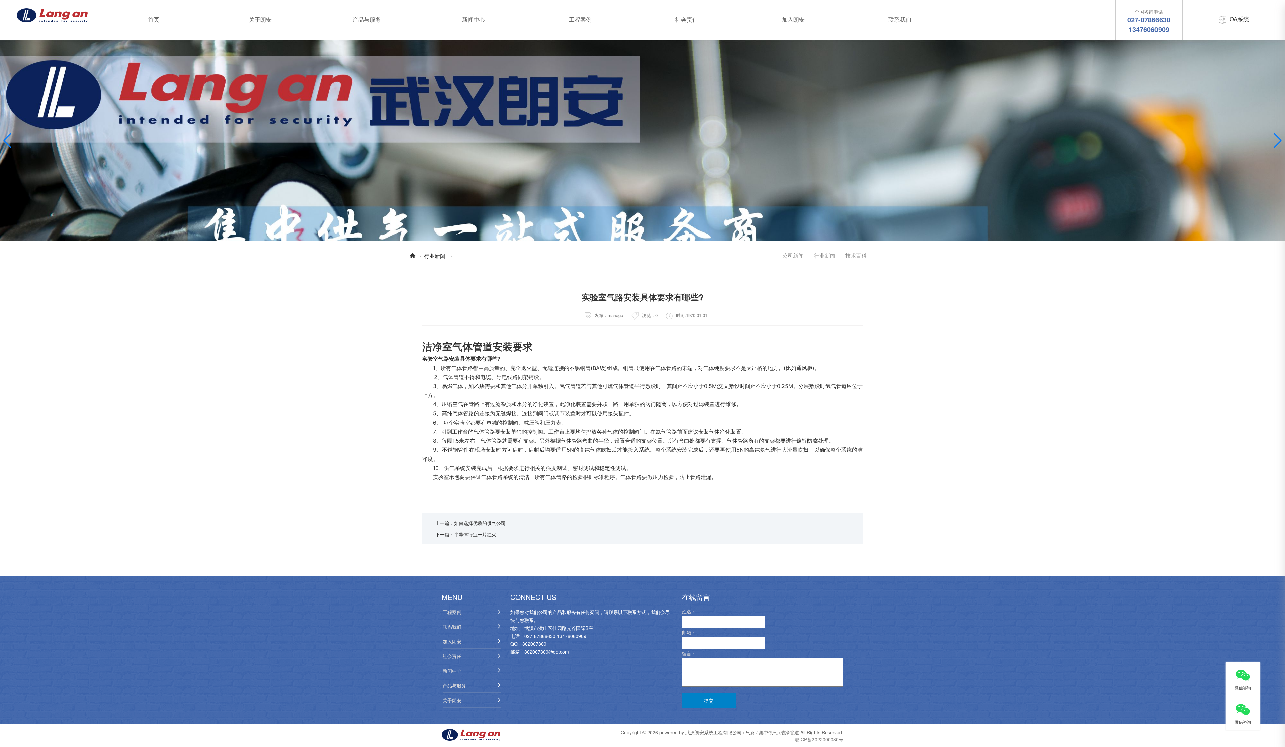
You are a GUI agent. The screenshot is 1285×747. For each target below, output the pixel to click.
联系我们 (899, 19)
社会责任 (686, 19)
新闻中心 (473, 19)
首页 (153, 19)
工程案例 (580, 19)
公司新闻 (793, 255)
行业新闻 (434, 255)
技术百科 (856, 255)
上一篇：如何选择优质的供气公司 (470, 523)
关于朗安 (260, 19)
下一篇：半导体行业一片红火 (465, 534)
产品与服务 (367, 19)
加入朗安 (793, 19)
